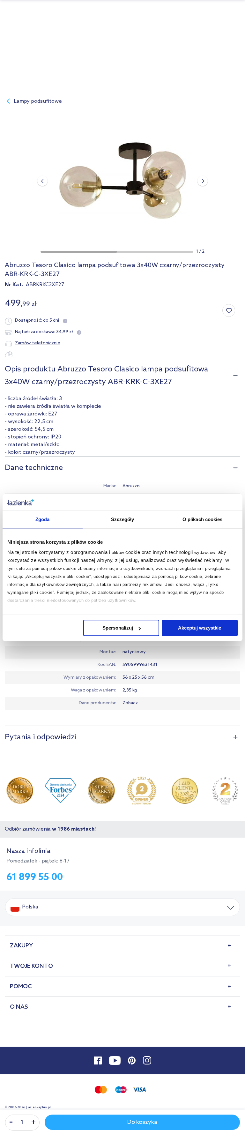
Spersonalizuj (117, 628)
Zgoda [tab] (42, 519)
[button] (79, 252)
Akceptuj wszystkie (199, 628)
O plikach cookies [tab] (202, 519)
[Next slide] (202, 181)
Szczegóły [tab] (122, 519)
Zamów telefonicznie (37, 343)
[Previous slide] (42, 181)
